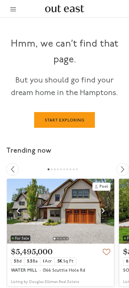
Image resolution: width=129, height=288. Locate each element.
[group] (60, 233)
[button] (18, 211)
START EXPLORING (65, 120)
